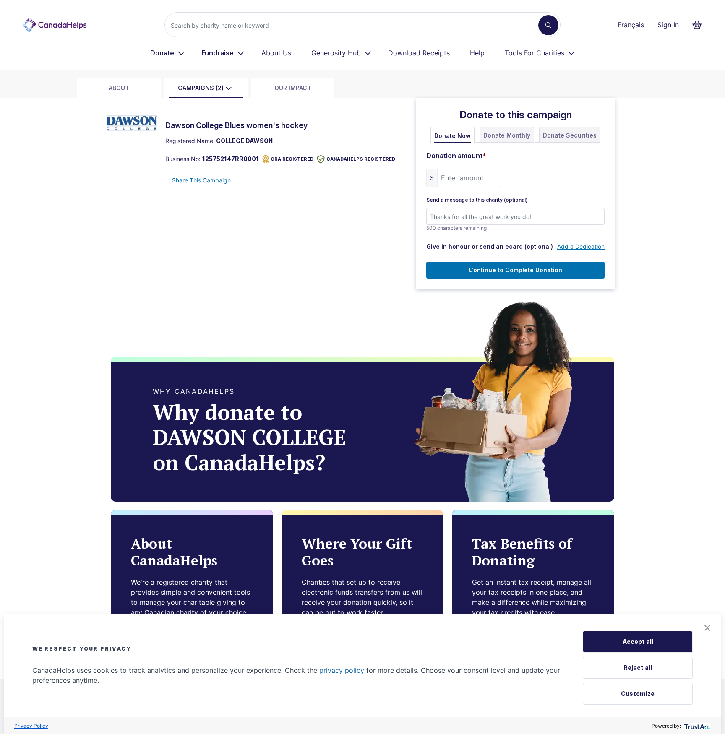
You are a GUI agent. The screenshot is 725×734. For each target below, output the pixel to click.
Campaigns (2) (201, 87)
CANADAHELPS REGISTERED (360, 159)
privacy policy (341, 670)
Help (477, 53)
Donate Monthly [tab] (506, 135)
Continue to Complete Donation (515, 269)
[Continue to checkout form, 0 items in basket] (700, 25)
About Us (276, 53)
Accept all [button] (638, 641)
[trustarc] (696, 726)
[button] (707, 627)
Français (631, 25)
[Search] (548, 25)
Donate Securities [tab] (570, 135)
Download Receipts (419, 53)
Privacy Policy (31, 726)
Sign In (668, 25)
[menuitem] (168, 53)
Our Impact (292, 87)
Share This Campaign (201, 180)
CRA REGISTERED (292, 159)
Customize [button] (638, 693)
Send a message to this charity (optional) (477, 200)
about (119, 87)
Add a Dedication (581, 246)
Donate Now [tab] (452, 135)
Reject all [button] (637, 667)
